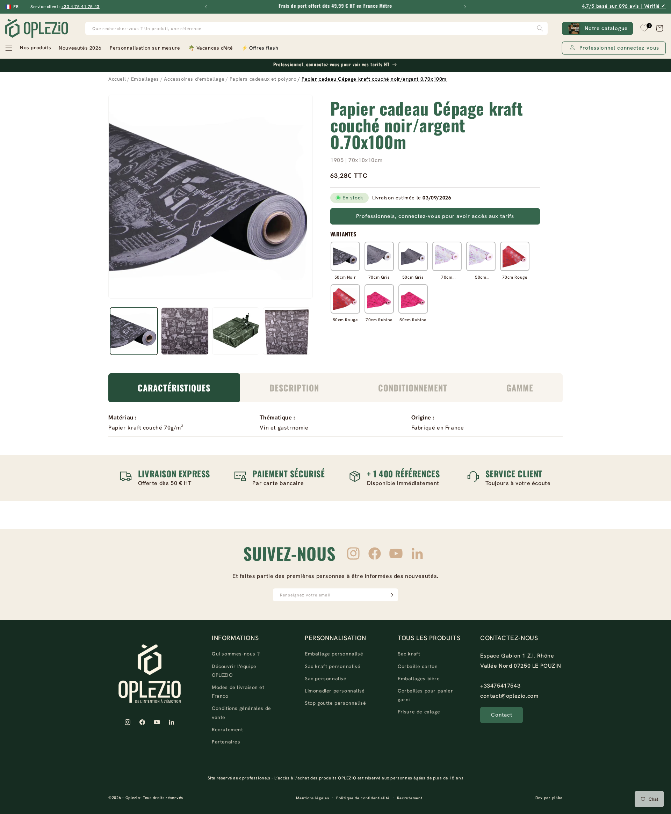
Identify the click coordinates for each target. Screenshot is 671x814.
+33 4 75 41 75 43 (81, 7)
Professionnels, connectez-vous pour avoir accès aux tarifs (435, 216)
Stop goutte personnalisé (335, 703)
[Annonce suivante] (465, 6)
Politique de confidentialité (363, 797)
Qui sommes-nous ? (236, 654)
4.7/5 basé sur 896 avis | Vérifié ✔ (624, 6)
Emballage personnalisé (334, 654)
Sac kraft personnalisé (332, 666)
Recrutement (227, 729)
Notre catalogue (606, 28)
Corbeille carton (418, 666)
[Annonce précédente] (206, 6)
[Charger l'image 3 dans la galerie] (236, 331)
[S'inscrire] (390, 595)
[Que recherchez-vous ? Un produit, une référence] (540, 28)
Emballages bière (419, 678)
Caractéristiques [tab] (174, 387)
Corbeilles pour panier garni (425, 695)
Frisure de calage (419, 712)
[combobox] (316, 28)
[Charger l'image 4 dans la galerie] (286, 331)
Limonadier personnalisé (335, 691)
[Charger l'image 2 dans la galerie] (185, 331)
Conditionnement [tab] (412, 387)
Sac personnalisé (326, 678)
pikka (557, 797)
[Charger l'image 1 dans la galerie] (134, 331)
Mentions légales (312, 797)
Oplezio (132, 797)
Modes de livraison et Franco (238, 691)
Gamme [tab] (519, 387)
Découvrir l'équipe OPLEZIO (234, 670)
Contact (501, 714)
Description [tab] (294, 387)
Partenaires (226, 742)
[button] (28, 48)
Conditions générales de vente (241, 712)
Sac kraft (409, 654)
